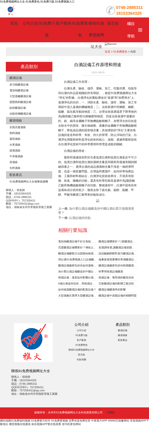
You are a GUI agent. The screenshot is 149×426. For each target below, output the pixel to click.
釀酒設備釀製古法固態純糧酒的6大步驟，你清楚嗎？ (77, 253)
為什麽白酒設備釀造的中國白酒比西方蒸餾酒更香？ (77, 271)
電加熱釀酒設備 (19, 90)
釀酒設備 (16, 77)
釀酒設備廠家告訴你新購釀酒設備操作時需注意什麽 (118, 265)
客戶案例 (63, 23)
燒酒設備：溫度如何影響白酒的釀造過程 (77, 277)
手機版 (111, 412)
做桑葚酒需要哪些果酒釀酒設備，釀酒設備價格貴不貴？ (118, 259)
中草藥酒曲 (16, 156)
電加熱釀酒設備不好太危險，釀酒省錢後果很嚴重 (77, 241)
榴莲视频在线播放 (20, 424)
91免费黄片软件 (40, 420)
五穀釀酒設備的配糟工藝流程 (116, 283)
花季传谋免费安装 (79, 420)
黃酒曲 (14, 162)
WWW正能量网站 (118, 420)
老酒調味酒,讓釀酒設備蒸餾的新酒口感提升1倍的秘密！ (118, 247)
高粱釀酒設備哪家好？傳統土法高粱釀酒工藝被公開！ (77, 247)
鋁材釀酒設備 (18, 107)
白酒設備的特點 (80, 217)
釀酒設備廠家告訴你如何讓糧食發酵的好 (77, 265)
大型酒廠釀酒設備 (20, 96)
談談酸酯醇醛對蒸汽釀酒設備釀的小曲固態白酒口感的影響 (118, 253)
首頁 (14, 23)
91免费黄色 (120, 51)
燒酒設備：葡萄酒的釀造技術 (116, 277)
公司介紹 (30, 23)
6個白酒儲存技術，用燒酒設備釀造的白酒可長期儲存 (77, 283)
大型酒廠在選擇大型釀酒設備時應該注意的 (77, 295)
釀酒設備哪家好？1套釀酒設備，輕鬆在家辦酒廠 (118, 241)
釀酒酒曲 (16, 120)
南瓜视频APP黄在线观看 (46, 424)
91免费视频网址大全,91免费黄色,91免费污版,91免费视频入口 (37, 1)
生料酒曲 (15, 167)
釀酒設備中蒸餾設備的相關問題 (118, 295)
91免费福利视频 (20, 420)
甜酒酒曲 (15, 150)
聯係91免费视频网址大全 (96, 35)
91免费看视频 (59, 420)
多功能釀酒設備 (19, 84)
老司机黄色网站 (71, 424)
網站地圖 (5, 420)
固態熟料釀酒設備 (20, 102)
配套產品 (16, 174)
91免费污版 (81, 335)
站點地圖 (81, 359)
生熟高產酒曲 (18, 127)
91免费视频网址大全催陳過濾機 (29, 181)
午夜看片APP (99, 420)
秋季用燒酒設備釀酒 (111, 271)
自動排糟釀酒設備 (20, 113)
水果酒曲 (15, 144)
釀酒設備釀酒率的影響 (112, 289)
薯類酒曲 (15, 138)
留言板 (113, 23)
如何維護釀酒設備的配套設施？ (77, 289)
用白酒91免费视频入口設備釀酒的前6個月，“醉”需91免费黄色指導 (77, 259)
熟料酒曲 (15, 133)
